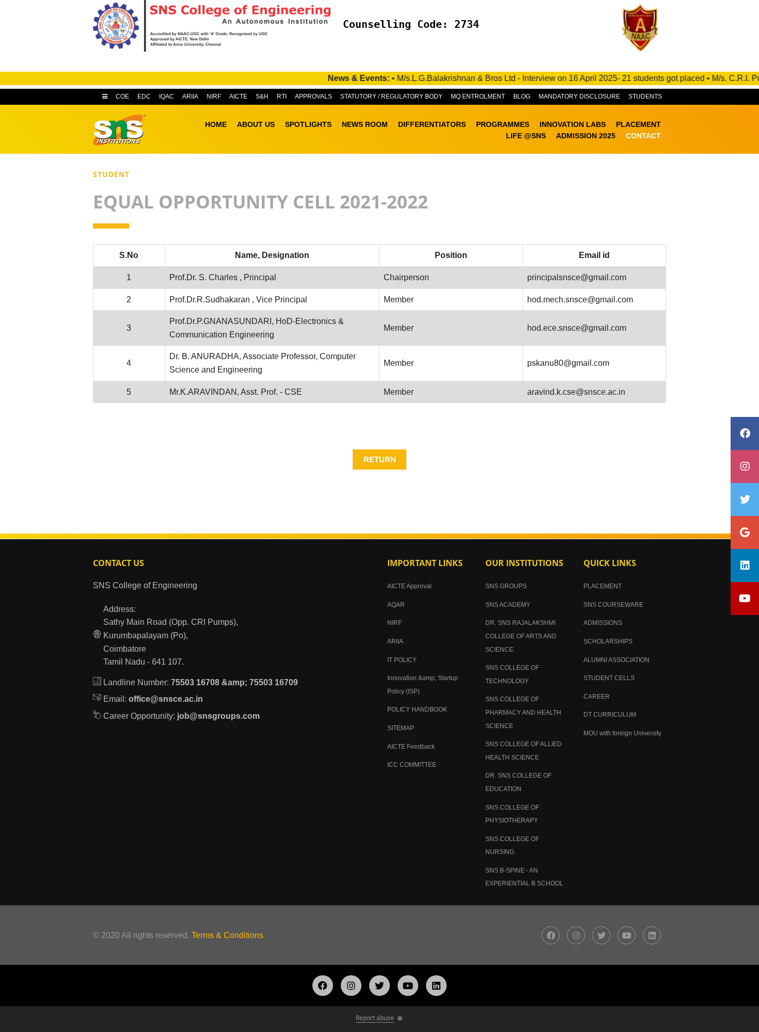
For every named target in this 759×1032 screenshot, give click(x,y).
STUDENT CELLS (609, 678)
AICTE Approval (409, 586)
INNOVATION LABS (573, 124)
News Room (365, 124)
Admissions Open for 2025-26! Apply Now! (647, 61)
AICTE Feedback (411, 746)
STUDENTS (645, 96)
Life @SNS (526, 136)
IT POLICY (402, 660)
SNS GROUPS (506, 586)
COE (122, 96)
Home (216, 124)
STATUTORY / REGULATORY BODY (391, 96)
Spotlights (308, 124)
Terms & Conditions (227, 935)
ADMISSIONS (602, 622)
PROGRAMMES (502, 124)
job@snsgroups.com (218, 716)
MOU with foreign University (622, 733)
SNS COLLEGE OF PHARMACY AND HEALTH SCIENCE (523, 712)
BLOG (521, 96)
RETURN (379, 459)
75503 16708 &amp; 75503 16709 (234, 682)
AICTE (238, 96)
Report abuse (375, 1017)
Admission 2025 (585, 136)
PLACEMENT (602, 586)
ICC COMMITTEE (411, 764)
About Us (256, 124)
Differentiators (432, 124)
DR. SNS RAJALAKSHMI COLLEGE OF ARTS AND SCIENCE (521, 636)
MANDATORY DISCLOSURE (579, 96)
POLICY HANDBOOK (417, 709)
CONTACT (643, 136)
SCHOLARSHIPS (607, 641)
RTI (282, 96)
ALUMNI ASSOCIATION (616, 660)
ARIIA (190, 96)
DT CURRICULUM (609, 714)
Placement (638, 124)
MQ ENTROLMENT (478, 96)
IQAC (166, 96)
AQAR (396, 604)
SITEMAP (400, 728)
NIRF (214, 96)
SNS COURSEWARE (613, 604)
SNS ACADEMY (507, 604)
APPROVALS (313, 96)
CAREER (596, 696)
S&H (262, 96)
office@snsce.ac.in (166, 699)
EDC (144, 96)
